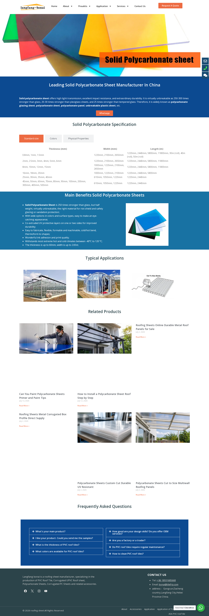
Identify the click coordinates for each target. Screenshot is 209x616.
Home (54, 6)
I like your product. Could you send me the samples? (64, 538)
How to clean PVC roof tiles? (128, 553)
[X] (32, 591)
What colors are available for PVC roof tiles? (60, 551)
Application (102, 6)
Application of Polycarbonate (171, 609)
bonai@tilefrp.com (168, 584)
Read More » (24, 405)
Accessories (136, 609)
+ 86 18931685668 (166, 580)
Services (121, 6)
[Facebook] (25, 591)
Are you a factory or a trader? (128, 540)
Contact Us (139, 6)
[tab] (31, 139)
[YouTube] (46, 591)
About (66, 6)
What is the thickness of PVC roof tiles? (57, 544)
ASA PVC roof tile (177, 613)
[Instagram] (39, 591)
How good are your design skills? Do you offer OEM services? (140, 532)
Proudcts (82, 6)
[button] (66, 531)
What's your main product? (50, 531)
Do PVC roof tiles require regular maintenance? (138, 547)
